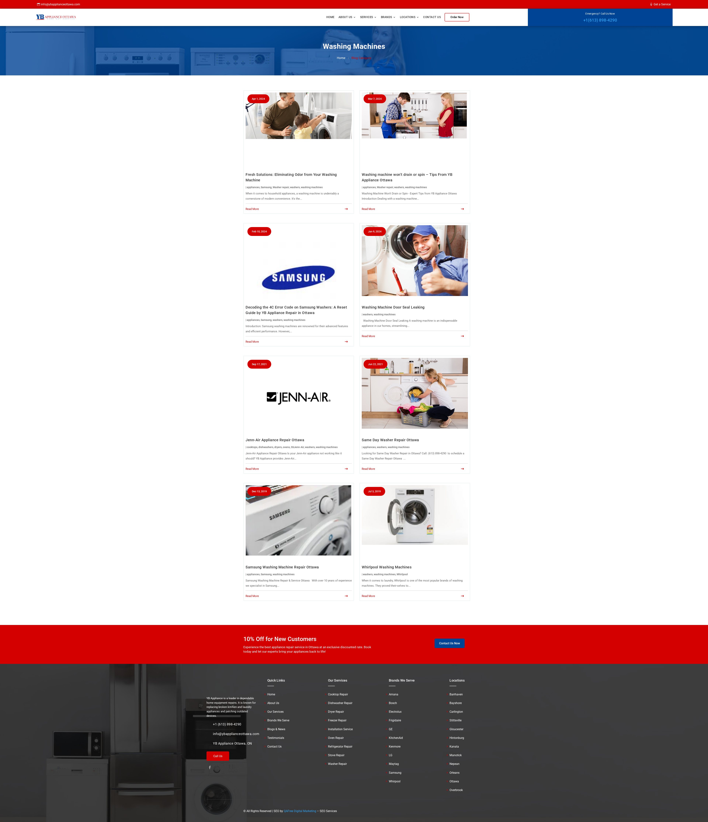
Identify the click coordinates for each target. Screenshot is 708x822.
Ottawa (454, 781)
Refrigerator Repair (340, 746)
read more (252, 209)
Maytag (394, 764)
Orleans (454, 772)
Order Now (457, 17)
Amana (393, 694)
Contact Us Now (449, 643)
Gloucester (456, 729)
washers (295, 187)
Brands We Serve (278, 720)
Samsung (266, 187)
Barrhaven (456, 694)
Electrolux (395, 711)
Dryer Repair (336, 711)
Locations (408, 17)
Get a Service (662, 4)
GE (391, 729)
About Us (273, 703)
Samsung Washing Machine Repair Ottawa (282, 567)
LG (390, 755)
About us (345, 17)
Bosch (393, 703)
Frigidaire (395, 720)
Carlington (456, 711)
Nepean (454, 764)
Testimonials (275, 738)
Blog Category (361, 58)
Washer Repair (337, 764)
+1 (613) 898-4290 (227, 724)
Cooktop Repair (338, 694)
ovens (286, 447)
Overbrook (456, 790)
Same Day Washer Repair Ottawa (390, 440)
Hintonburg (457, 738)
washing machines (312, 187)
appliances (253, 187)
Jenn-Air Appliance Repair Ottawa (275, 440)
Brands (386, 17)
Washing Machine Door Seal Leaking (393, 307)
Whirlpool (402, 574)
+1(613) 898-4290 (600, 20)
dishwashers (265, 447)
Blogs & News (276, 729)
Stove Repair (336, 755)
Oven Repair (336, 738)
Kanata (454, 746)
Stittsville (455, 720)
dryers (278, 447)
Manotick (456, 755)
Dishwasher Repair (340, 703)
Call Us (217, 756)
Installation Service (340, 729)
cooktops (252, 447)
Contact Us (274, 746)
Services (366, 17)
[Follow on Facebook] (209, 767)
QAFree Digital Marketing (300, 811)
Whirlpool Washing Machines (387, 567)
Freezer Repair (337, 720)
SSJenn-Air (297, 447)
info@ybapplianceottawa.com (60, 4)
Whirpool (394, 781)
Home (330, 17)
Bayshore (456, 703)
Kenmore (394, 746)
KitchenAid (396, 738)
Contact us (432, 17)
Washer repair (281, 187)
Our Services (275, 711)
